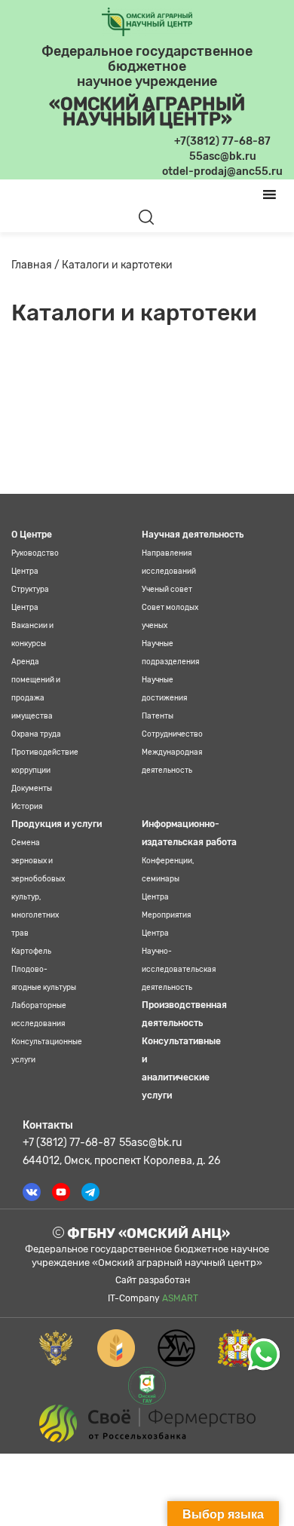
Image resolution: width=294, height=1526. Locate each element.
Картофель (31, 951)
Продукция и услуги (56, 824)
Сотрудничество (172, 734)
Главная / (36, 265)
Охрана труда (36, 734)
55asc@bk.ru (150, 1142)
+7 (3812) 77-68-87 (69, 1142)
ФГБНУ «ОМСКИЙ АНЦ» (147, 1233)
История (26, 806)
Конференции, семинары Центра (168, 879)
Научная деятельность (192, 534)
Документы (31, 788)
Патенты (157, 716)
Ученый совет (167, 589)
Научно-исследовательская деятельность (179, 969)
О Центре (31, 534)
